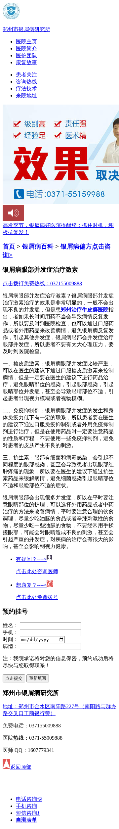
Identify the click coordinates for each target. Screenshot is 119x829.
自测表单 (26, 820)
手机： (11, 632)
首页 (9, 246)
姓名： (11, 625)
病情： (11, 646)
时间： (11, 639)
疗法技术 (26, 88)
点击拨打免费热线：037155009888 (42, 283)
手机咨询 (26, 806)
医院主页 (26, 41)
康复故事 (26, 62)
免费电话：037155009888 (32, 725)
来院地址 (26, 95)
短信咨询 (28, 813)
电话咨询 (29, 799)
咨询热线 (26, 81)
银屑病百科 (38, 246)
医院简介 (26, 48)
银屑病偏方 (76, 246)
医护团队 (26, 55)
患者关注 (26, 74)
